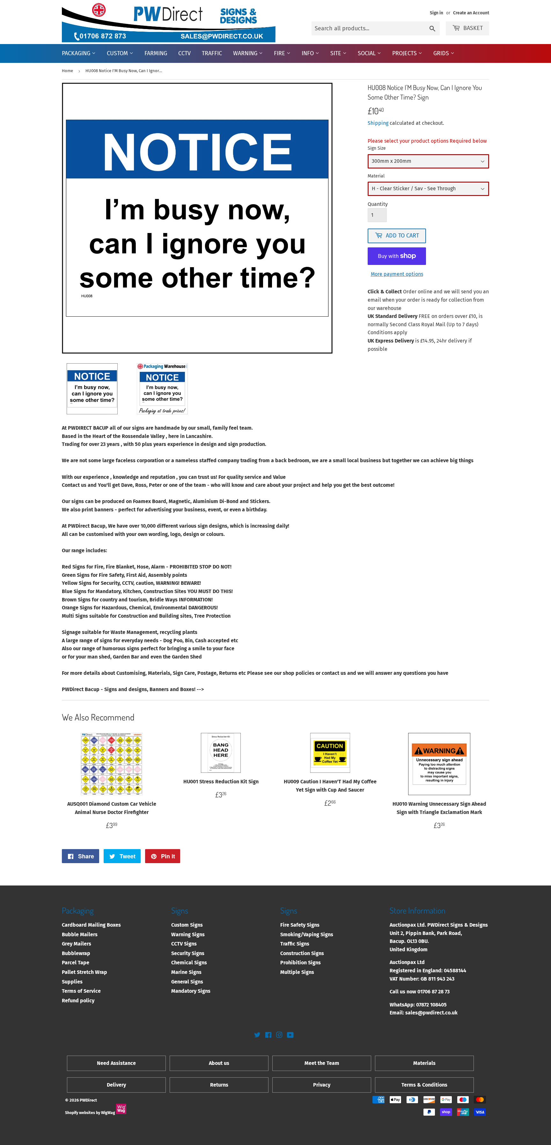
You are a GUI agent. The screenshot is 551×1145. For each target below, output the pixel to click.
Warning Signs (188, 934)
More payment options (397, 274)
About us (219, 1063)
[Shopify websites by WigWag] (121, 1113)
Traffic (212, 53)
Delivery (116, 1085)
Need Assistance (116, 1063)
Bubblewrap (76, 953)
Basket (473, 28)
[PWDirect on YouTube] (290, 1036)
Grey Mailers (76, 944)
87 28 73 (441, 992)
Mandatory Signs (190, 991)
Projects (405, 53)
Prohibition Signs (300, 963)
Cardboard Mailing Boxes (91, 925)
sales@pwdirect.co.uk (431, 1013)
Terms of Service (81, 991)
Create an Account (471, 13)
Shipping (378, 123)
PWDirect (88, 1100)
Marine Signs (186, 972)
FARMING (155, 53)
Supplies (72, 982)
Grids (442, 53)
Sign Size (377, 148)
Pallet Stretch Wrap (84, 972)
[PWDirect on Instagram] (279, 1036)
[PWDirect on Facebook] (268, 1036)
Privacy (321, 1085)
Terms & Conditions (424, 1085)
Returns (219, 1085)
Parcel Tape (75, 963)
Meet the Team (322, 1063)
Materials (424, 1063)
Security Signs (187, 953)
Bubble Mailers (80, 934)
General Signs (187, 982)
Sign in (436, 13)
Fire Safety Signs (300, 925)
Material (376, 176)
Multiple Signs (297, 972)
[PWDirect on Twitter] (257, 1036)
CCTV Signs (184, 944)
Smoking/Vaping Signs (306, 934)
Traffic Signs (294, 944)
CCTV (184, 53)
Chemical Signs (189, 963)
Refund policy (78, 1001)
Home (67, 70)
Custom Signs (187, 925)
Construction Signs (302, 953)
